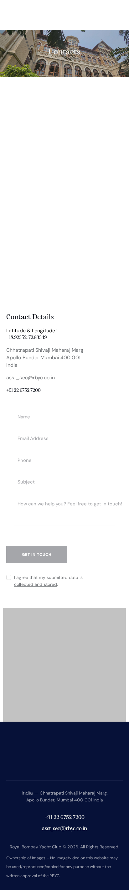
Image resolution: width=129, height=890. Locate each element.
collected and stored (35, 584)
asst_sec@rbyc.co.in (30, 377)
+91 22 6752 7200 (23, 390)
